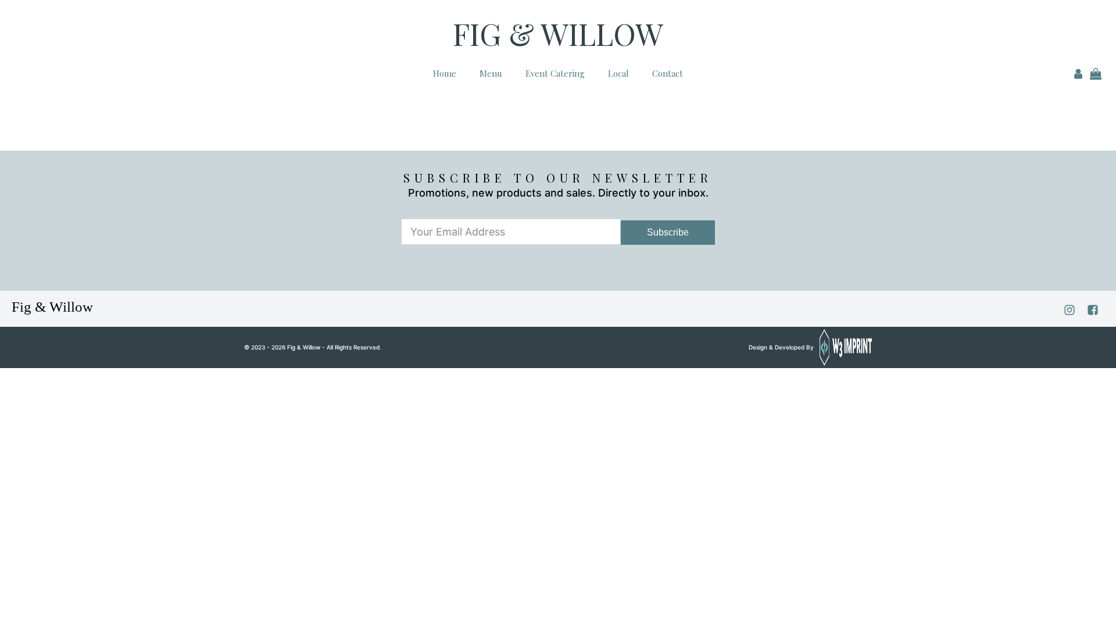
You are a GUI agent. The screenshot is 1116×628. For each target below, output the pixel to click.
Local (618, 73)
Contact (667, 73)
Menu (491, 73)
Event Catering (555, 73)
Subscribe (668, 232)
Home (444, 73)
